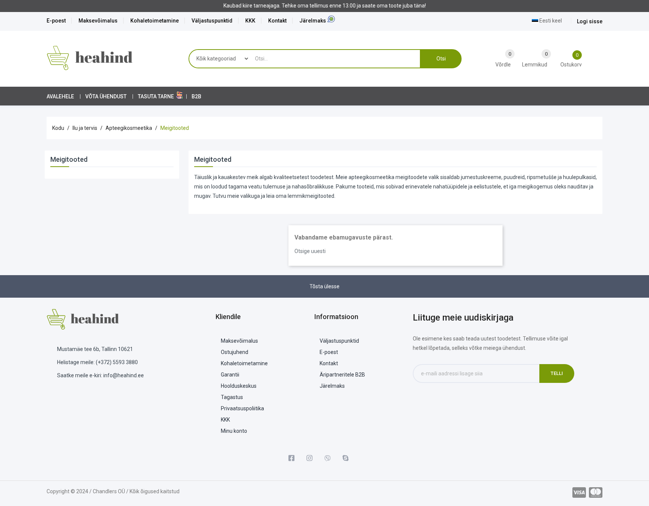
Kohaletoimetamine (154, 21)
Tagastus (232, 397)
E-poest (56, 21)
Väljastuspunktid (212, 21)
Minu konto (234, 431)
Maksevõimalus (98, 21)
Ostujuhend (234, 352)
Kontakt (277, 21)
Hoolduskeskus (239, 386)
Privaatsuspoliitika (242, 408)
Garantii (230, 375)
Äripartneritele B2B (342, 375)
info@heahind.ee (123, 375)
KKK (250, 21)
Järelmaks (312, 21)
